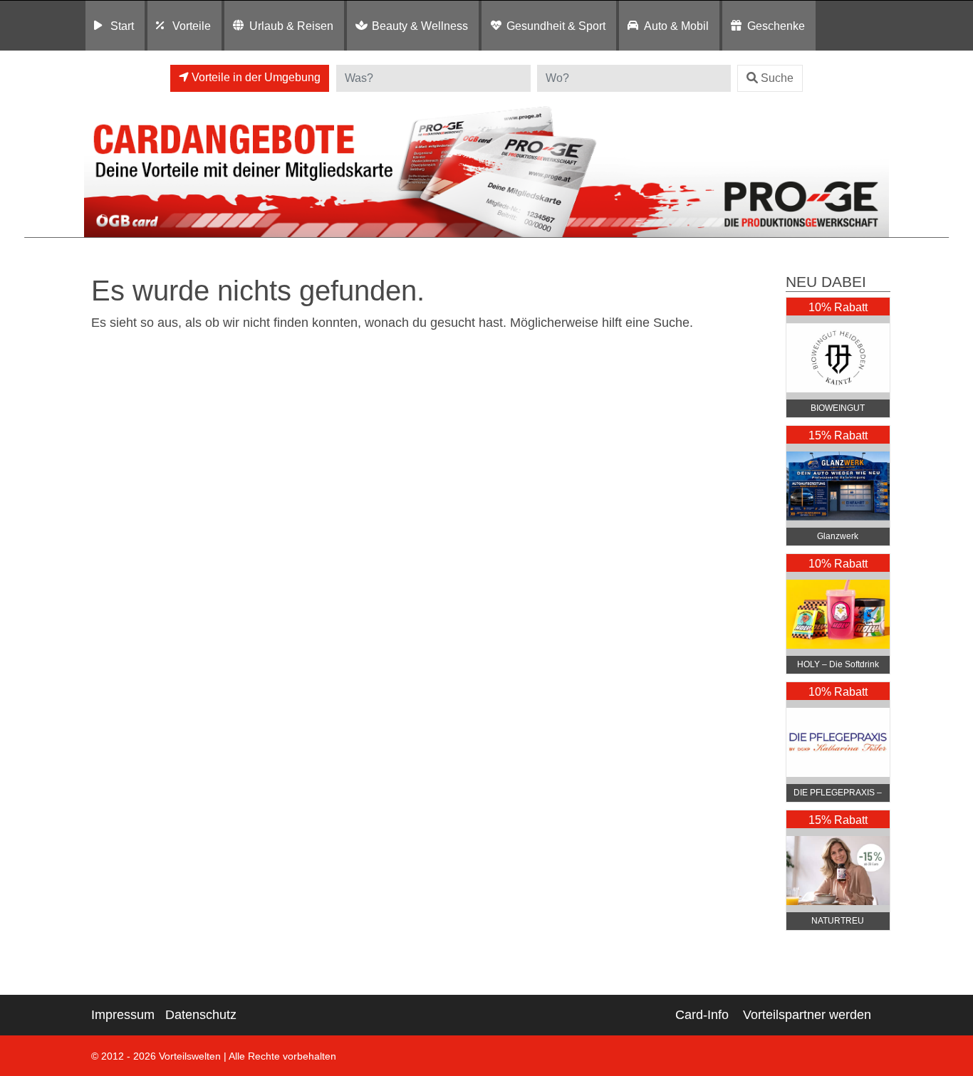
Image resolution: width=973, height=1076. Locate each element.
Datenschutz (200, 1015)
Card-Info (702, 1015)
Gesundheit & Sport (555, 25)
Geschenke (776, 25)
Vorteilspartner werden (807, 1015)
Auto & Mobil (676, 25)
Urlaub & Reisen (291, 25)
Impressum (123, 1015)
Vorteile (191, 25)
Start (122, 25)
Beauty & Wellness (420, 25)
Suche (777, 78)
